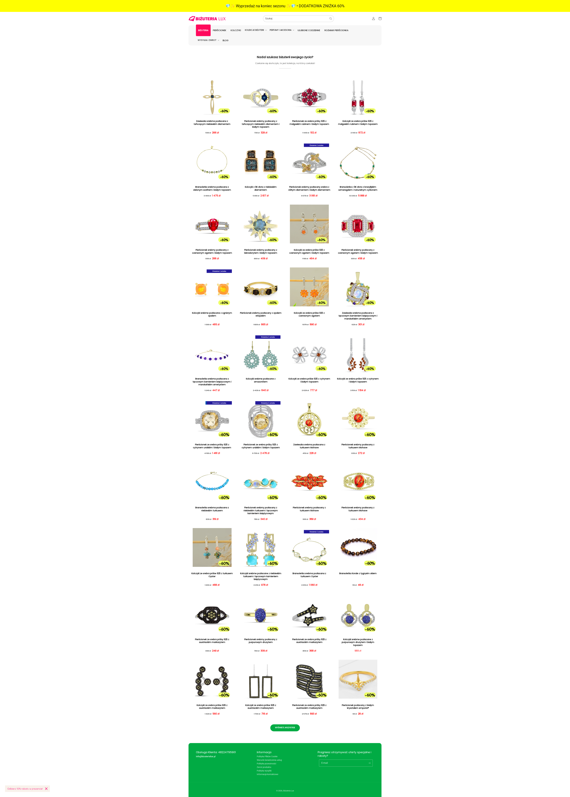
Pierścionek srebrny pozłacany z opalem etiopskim (260, 314)
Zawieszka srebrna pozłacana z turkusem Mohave (309, 446)
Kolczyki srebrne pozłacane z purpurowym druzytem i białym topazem (358, 642)
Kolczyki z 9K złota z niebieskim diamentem (261, 188)
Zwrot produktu (264, 767)
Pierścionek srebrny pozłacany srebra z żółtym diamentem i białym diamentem (309, 188)
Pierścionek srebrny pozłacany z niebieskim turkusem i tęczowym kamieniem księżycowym (261, 510)
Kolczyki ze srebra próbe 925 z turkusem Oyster (212, 575)
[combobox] (298, 18)
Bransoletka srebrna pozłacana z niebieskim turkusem (212, 509)
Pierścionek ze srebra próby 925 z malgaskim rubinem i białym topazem (309, 123)
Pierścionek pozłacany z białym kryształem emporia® (358, 707)
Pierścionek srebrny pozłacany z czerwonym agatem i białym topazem (212, 251)
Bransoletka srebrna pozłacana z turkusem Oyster (309, 575)
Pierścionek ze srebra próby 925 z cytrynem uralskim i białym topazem (212, 446)
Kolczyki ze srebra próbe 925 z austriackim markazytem (212, 707)
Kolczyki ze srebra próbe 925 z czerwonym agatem (309, 314)
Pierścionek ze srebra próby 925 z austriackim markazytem (212, 641)
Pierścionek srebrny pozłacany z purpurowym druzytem (260, 641)
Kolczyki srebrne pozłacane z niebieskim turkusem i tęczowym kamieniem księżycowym (260, 576)
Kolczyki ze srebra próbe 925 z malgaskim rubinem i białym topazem (358, 123)
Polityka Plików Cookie (267, 756)
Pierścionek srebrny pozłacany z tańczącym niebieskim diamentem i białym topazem (261, 124)
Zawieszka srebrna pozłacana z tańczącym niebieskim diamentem (212, 123)
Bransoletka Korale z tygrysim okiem (358, 573)
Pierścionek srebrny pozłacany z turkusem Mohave (358, 446)
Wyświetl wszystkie (285, 727)
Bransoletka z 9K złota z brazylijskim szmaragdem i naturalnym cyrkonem (357, 188)
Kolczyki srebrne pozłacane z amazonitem (261, 380)
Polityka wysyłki (264, 771)
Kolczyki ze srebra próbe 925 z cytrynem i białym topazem (309, 380)
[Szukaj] (330, 18)
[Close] (46, 788)
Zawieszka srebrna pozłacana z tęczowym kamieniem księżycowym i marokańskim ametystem (358, 316)
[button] (255, 30)
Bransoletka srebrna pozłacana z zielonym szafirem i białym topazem (212, 188)
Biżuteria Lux (288, 791)
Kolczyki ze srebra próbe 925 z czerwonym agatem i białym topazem (309, 251)
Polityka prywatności (266, 763)
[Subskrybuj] (369, 763)
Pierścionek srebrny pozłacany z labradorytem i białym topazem (260, 251)
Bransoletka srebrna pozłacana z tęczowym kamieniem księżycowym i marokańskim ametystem (212, 381)
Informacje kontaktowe (267, 774)
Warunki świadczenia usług (269, 760)
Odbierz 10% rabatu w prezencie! (25, 788)
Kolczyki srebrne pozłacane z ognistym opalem (212, 314)
